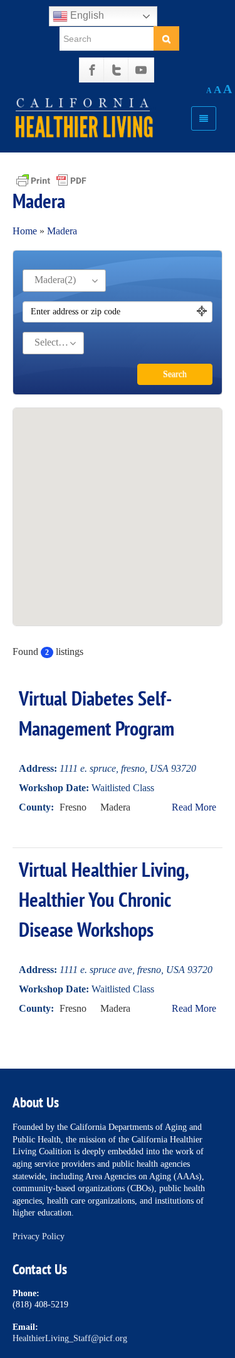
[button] (118, 502)
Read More (194, 807)
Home (25, 231)
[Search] (166, 38)
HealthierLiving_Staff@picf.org (70, 1338)
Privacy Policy (39, 1236)
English (86, 15)
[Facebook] (92, 69)
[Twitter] (116, 69)
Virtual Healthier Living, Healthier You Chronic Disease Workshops (103, 899)
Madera (62, 231)
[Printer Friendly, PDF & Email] (51, 180)
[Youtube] (141, 69)
